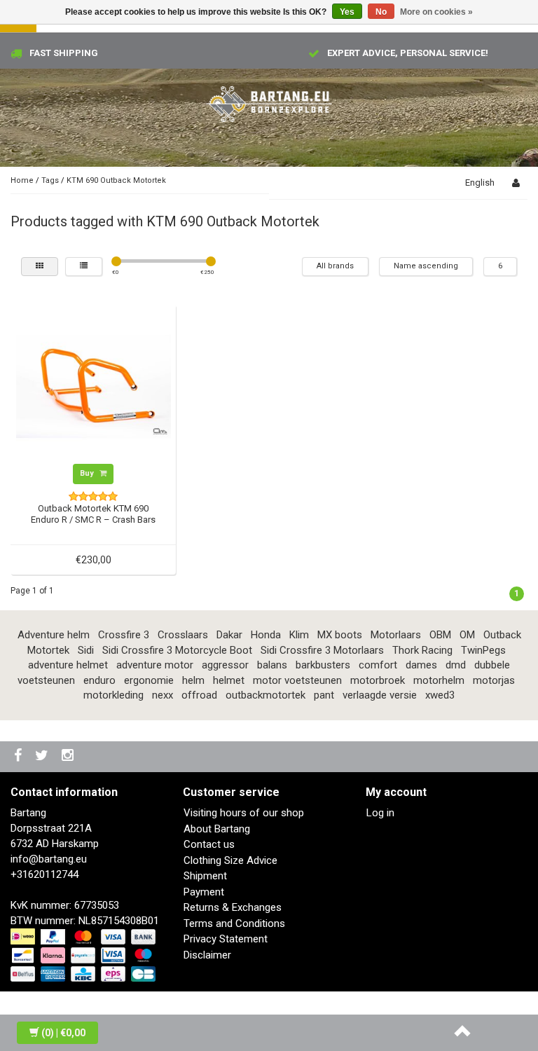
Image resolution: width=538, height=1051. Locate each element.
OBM (440, 634)
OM (467, 634)
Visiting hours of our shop (244, 812)
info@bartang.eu (49, 859)
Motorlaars (396, 634)
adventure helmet (68, 665)
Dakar (229, 634)
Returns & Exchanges (233, 907)
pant (324, 695)
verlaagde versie (380, 695)
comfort (378, 665)
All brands (335, 265)
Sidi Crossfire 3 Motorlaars (322, 650)
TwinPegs (483, 650)
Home (22, 180)
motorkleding (113, 695)
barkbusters (323, 665)
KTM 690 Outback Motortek (116, 180)
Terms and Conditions (234, 923)
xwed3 (440, 695)
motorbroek (377, 680)
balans (272, 665)
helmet (228, 680)
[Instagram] (69, 756)
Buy (88, 473)
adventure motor (154, 665)
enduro (99, 680)
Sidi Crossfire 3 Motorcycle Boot (177, 650)
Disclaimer (207, 955)
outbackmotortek (265, 695)
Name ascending (426, 265)
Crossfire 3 (123, 634)
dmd (456, 665)
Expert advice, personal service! (407, 53)
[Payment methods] (84, 956)
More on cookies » (436, 12)
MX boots (339, 634)
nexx (162, 695)
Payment (204, 892)
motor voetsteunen (297, 680)
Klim (299, 634)
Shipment (205, 876)
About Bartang (217, 829)
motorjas (494, 680)
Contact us (209, 844)
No (381, 12)
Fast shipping (63, 53)
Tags (50, 180)
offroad (199, 695)
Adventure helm (54, 634)
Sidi (86, 650)
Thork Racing (422, 650)
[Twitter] (43, 756)
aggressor (225, 665)
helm (193, 680)
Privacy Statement (226, 939)
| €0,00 (63, 1032)
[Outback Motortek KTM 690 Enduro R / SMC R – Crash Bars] (93, 386)
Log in (380, 812)
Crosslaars (183, 634)
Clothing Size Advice (230, 860)
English (480, 182)
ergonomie (149, 680)
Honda (266, 634)
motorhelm (438, 680)
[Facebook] (19, 756)
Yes (347, 12)
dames (421, 665)
